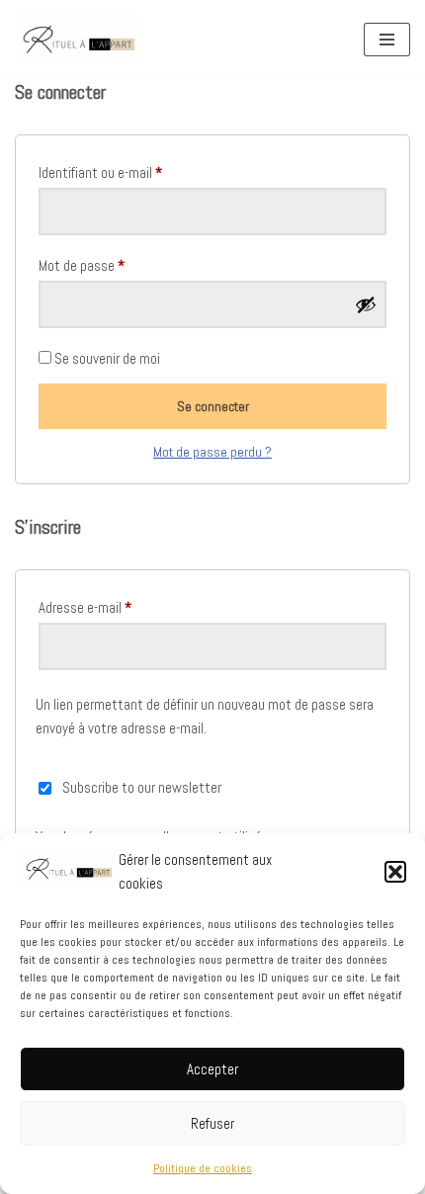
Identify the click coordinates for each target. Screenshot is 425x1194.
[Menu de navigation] (387, 39)
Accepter (212, 1069)
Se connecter (213, 406)
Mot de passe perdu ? (212, 452)
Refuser (212, 1123)
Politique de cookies (202, 1168)
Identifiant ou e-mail (100, 172)
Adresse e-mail (85, 607)
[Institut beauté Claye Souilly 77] (79, 39)
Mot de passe (82, 265)
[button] (395, 872)
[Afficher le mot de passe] (366, 304)
